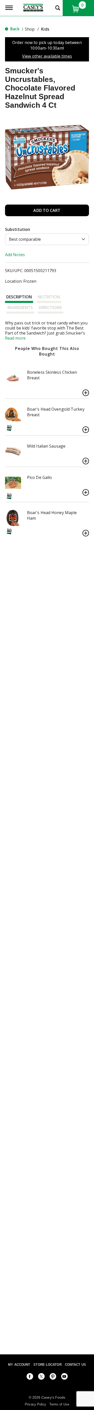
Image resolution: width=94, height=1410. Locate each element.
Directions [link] (50, 307)
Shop (30, 29)
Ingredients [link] (20, 307)
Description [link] (19, 297)
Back (14, 29)
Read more (15, 338)
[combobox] (47, 239)
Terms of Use (59, 1404)
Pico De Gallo (39, 477)
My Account (19, 1365)
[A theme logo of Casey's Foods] (33, 7)
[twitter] (41, 1377)
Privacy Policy (35, 1404)
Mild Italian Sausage (46, 446)
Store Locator (47, 1365)
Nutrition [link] (49, 297)
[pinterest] (53, 1377)
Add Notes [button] (15, 254)
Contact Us (75, 1365)
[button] (47, 210)
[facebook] (30, 1377)
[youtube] (64, 1377)
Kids (45, 29)
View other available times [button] (47, 56)
